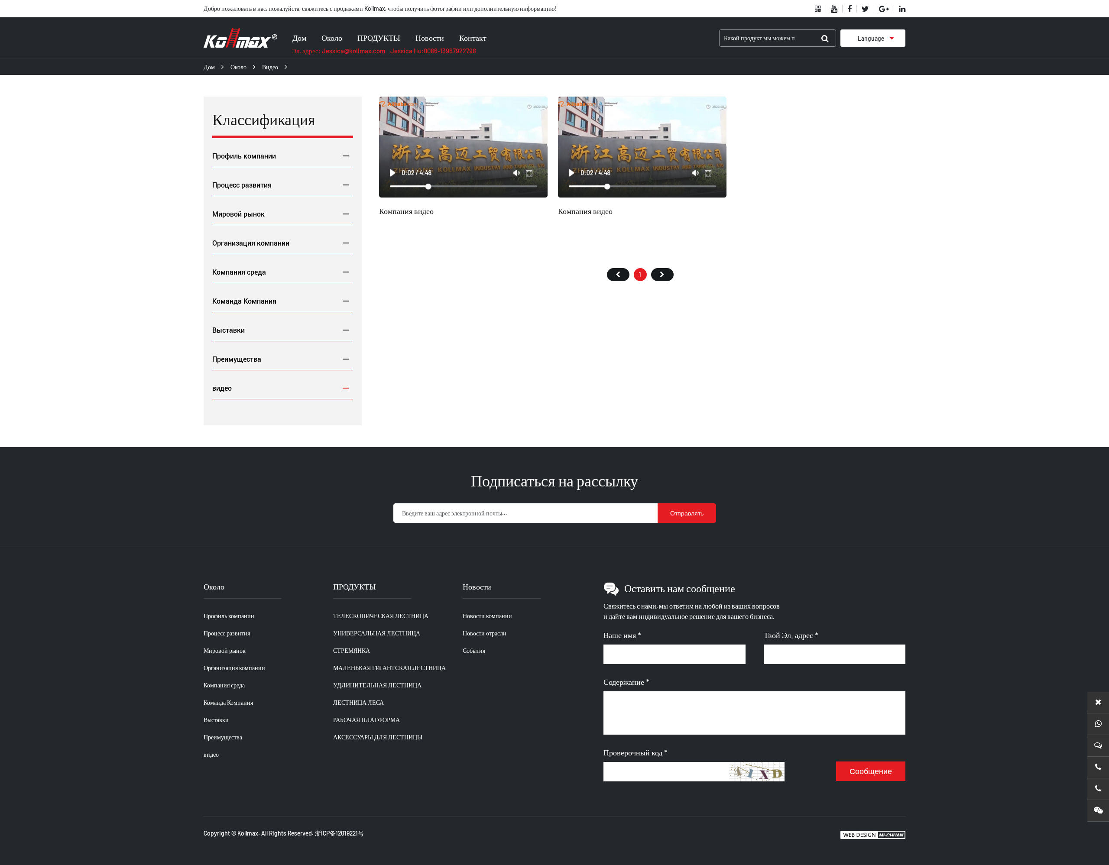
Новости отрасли (484, 633)
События (474, 650)
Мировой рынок (238, 213)
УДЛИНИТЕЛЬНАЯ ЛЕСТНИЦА (377, 685)
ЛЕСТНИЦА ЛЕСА (358, 702)
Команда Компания (244, 300)
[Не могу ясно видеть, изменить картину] (757, 771)
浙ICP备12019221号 (339, 833)
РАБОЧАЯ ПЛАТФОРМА (366, 719)
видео (270, 67)
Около (331, 37)
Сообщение (871, 771)
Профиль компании (244, 155)
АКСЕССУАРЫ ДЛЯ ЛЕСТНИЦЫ (377, 737)
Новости (429, 37)
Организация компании (250, 242)
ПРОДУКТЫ (378, 37)
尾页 (662, 274)
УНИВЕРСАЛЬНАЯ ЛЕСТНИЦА (376, 633)
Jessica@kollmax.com (353, 51)
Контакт (472, 37)
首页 (618, 274)
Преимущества (236, 358)
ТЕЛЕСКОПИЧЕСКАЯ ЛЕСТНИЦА (380, 615)
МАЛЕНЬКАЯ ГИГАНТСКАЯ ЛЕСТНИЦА (389, 667)
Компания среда (239, 271)
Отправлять (687, 513)
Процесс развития (242, 184)
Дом (299, 37)
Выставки (228, 329)
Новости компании (487, 615)
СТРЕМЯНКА (351, 650)
